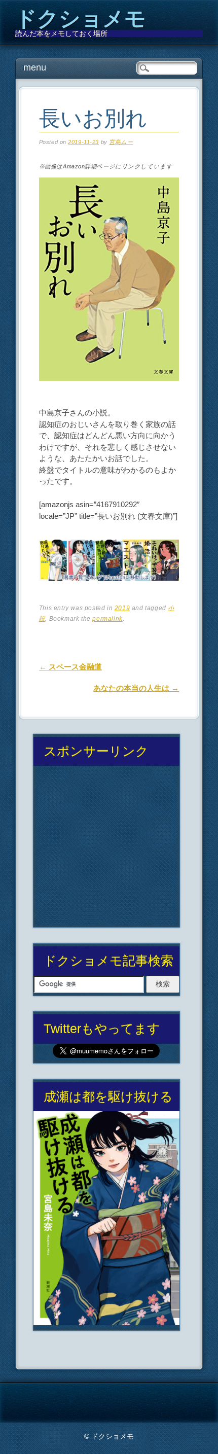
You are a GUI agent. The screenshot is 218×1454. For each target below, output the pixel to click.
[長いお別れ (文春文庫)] (109, 389)
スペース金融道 (70, 666)
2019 (122, 608)
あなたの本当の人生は (136, 688)
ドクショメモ (80, 18)
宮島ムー (121, 142)
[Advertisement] (106, 850)
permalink (107, 618)
